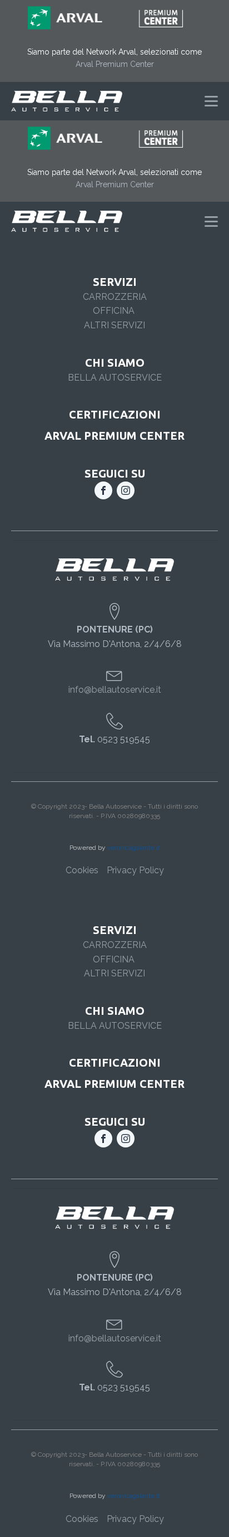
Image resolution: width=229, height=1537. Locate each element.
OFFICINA (115, 310)
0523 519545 (114, 739)
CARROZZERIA (115, 296)
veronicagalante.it (133, 848)
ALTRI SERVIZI (114, 325)
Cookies (82, 870)
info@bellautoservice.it (114, 689)
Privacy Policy (135, 870)
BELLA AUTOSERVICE (115, 377)
